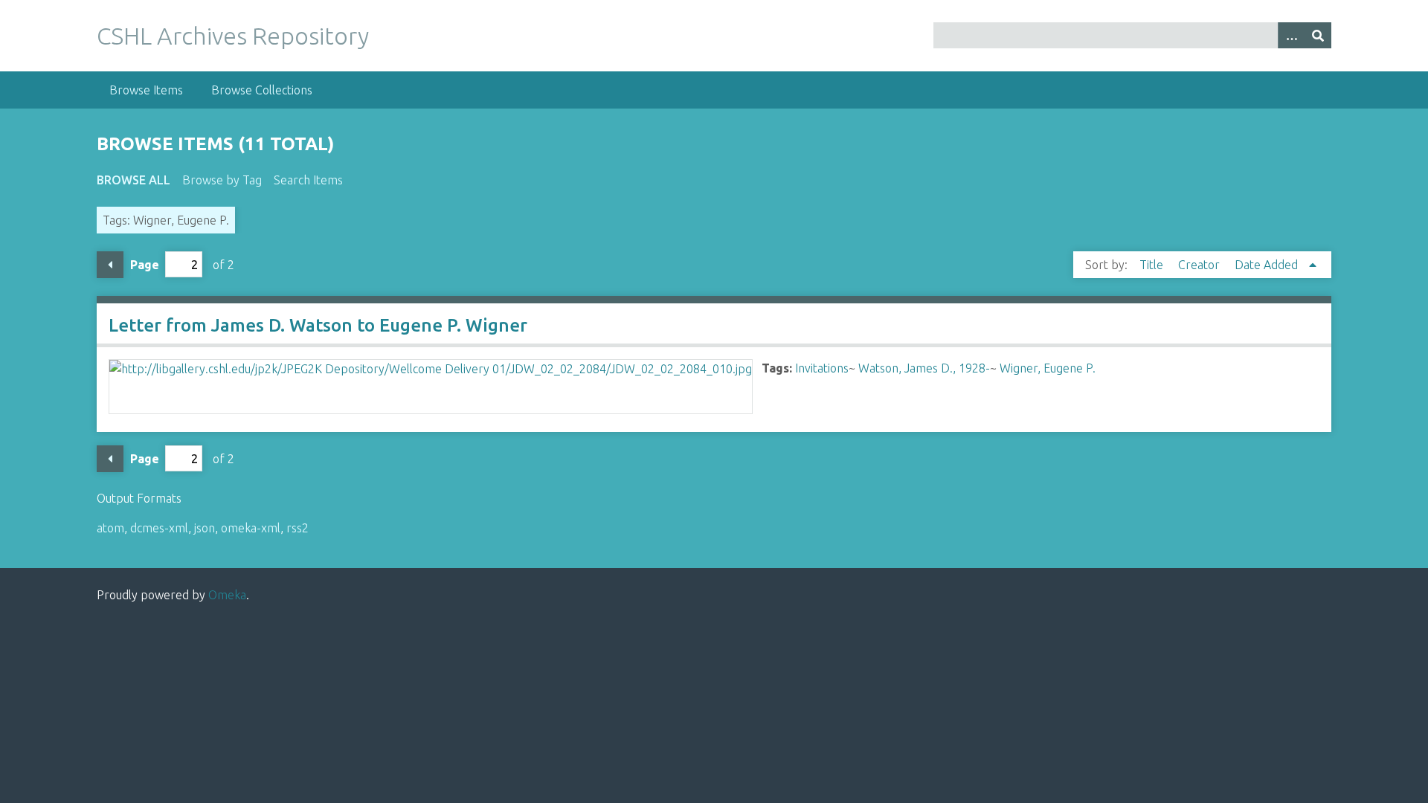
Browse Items (146, 90)
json (204, 528)
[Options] (1291, 35)
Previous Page (110, 264)
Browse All (133, 180)
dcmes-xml (159, 528)
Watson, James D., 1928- (924, 368)
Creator (1200, 264)
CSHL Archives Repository (233, 35)
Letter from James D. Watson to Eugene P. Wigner (318, 325)
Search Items (308, 180)
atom (110, 528)
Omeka (227, 595)
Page (144, 264)
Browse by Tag (222, 180)
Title (1152, 264)
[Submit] (1318, 35)
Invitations (822, 368)
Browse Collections (261, 90)
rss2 (297, 528)
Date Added (1268, 264)
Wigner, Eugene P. (1048, 368)
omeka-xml (250, 528)
